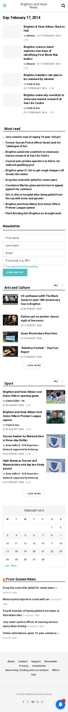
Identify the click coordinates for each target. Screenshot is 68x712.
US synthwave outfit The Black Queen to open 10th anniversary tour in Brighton (40, 299)
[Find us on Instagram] (42, 702)
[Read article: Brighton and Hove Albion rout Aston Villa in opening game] (55, 397)
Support (36, 661)
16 (60, 543)
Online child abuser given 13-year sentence (29, 633)
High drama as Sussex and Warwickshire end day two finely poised (23, 464)
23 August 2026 (14, 405)
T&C (33, 674)
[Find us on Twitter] (27, 702)
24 (7, 559)
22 (51, 551)
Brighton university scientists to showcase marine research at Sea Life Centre (44, 99)
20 (34, 551)
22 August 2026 (14, 454)
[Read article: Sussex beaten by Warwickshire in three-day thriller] (55, 441)
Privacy (23, 665)
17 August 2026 (32, 325)
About (10, 661)
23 (60, 551)
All (56, 285)
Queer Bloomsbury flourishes (39, 333)
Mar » (14, 565)
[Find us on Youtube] (32, 702)
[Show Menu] (4, 5)
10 (7, 543)
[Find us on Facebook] (23, 702)
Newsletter (50, 661)
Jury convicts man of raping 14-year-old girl (33, 136)
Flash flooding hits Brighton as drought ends (33, 213)
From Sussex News (21, 579)
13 (34, 543)
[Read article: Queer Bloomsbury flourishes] (10, 337)
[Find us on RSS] (37, 702)
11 (16, 543)
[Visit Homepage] (34, 5)
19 (25, 551)
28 (43, 559)
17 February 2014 (50, 35)
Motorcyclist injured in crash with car (26, 599)
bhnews (31, 35)
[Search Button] (63, 5)
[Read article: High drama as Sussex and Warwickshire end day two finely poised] (55, 465)
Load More (34, 365)
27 (34, 559)
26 (25, 559)
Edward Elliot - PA (15, 401)
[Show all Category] (62, 285)
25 (16, 559)
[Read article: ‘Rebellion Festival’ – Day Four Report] (10, 351)
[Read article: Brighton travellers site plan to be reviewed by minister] (12, 80)
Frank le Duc (33, 84)
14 (43, 543)
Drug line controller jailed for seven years (31, 179)
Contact (22, 661)
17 (7, 551)
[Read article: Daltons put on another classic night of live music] (10, 320)
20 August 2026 (32, 308)
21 (43, 551)
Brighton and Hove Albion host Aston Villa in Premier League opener (22, 416)
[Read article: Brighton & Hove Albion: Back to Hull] (12, 31)
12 (25, 543)
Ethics (56, 670)
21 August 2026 (14, 482)
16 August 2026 (32, 338)
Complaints (39, 665)
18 (16, 551)
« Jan (6, 565)
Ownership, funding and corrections (27, 670)
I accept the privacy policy (22, 266)
